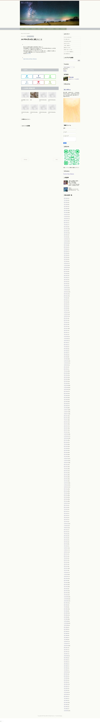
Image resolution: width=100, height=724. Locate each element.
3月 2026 (66, 208)
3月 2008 (66, 637)
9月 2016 (66, 440)
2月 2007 (66, 651)
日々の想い (66, 39)
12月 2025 (66, 214)
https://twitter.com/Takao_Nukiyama (30, 58)
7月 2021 (66, 322)
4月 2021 (66, 328)
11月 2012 (66, 525)
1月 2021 (66, 334)
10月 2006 (66, 655)
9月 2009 (66, 602)
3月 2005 (66, 686)
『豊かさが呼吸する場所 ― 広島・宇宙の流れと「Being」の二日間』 (73, 182)
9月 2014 (66, 489)
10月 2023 (66, 267)
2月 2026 (66, 210)
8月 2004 (66, 696)
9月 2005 (66, 674)
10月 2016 (66, 438)
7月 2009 (66, 606)
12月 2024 (66, 238)
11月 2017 (66, 411)
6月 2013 (66, 511)
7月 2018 (66, 395)
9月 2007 (66, 647)
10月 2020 (66, 340)
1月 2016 (66, 456)
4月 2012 (66, 539)
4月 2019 (66, 377)
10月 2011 (66, 552)
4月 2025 (66, 230)
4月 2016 (66, 450)
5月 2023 (66, 277)
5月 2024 (66, 253)
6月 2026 (66, 202)
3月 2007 (66, 649)
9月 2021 (66, 318)
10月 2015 (66, 462)
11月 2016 (66, 436)
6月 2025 (66, 226)
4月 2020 (66, 352)
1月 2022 (66, 310)
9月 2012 (66, 529)
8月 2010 (66, 580)
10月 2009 (66, 600)
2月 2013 (66, 519)
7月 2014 (66, 493)
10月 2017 (66, 413)
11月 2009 (66, 598)
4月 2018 (66, 401)
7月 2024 (66, 249)
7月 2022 (66, 297)
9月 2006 (66, 657)
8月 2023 (66, 271)
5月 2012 (66, 537)
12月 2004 (66, 692)
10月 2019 (66, 365)
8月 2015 (66, 466)
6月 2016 (66, 446)
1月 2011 (66, 570)
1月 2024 (66, 261)
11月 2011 (66, 550)
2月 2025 (66, 234)
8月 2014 (66, 491)
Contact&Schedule (50, 28)
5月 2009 (66, 611)
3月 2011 (66, 566)
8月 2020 (66, 344)
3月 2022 (66, 306)
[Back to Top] (1, 722)
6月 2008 (66, 631)
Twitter (27, 77)
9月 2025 (66, 220)
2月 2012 (66, 543)
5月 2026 (66, 204)
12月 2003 (66, 710)
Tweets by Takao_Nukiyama (68, 173)
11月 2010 (66, 574)
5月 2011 (66, 562)
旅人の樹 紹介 (67, 53)
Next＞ (57, 159)
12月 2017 (66, 409)
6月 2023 (66, 275)
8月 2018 (66, 393)
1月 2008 (66, 639)
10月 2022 (66, 291)
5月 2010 (66, 586)
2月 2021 (66, 332)
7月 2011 (66, 558)
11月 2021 (66, 314)
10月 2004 (66, 694)
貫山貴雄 (71, 77)
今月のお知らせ (67, 41)
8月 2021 (66, 320)
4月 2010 (66, 588)
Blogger (60, 715)
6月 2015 (66, 470)
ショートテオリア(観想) (68, 51)
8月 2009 (66, 604)
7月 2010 (66, 582)
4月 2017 (66, 426)
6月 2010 (66, 584)
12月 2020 (66, 336)
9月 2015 (66, 464)
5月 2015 (66, 472)
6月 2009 (66, 609)
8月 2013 (66, 507)
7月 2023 (66, 273)
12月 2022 (66, 287)
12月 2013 (66, 503)
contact (69, 187)
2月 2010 (66, 592)
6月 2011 (66, 560)
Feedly (50, 83)
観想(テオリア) (67, 47)
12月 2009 (66, 596)
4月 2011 (66, 564)
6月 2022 (66, 299)
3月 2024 (66, 257)
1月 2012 (66, 545)
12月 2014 (66, 482)
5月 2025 (66, 228)
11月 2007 (66, 643)
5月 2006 (66, 661)
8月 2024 (66, 247)
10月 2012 (66, 527)
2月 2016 (66, 454)
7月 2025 (66, 224)
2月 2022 (66, 308)
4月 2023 (66, 279)
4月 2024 (66, 255)
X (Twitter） (63, 28)
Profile (39, 28)
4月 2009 (66, 613)
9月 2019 (66, 367)
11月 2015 (66, 460)
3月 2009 (66, 615)
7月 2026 (66, 200)
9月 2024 (66, 245)
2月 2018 (66, 405)
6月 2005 (66, 680)
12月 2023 (66, 263)
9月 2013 (66, 505)
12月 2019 (66, 360)
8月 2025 (66, 222)
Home (22, 28)
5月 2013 (66, 513)
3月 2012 (66, 541)
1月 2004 (66, 708)
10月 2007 (66, 645)
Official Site (27, 28)
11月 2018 (66, 387)
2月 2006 (66, 667)
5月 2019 (66, 375)
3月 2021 (66, 330)
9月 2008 (66, 627)
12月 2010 (66, 572)
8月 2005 (66, 676)
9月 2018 (66, 391)
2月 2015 (66, 478)
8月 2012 (66, 531)
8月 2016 (66, 442)
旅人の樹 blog (26, 3)
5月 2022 (66, 301)
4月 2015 (66, 474)
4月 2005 (66, 684)
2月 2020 (66, 356)
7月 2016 (66, 444)
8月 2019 (66, 369)
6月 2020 (66, 348)
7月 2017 (66, 419)
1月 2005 (66, 690)
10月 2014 (66, 487)
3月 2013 (66, 517)
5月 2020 (66, 350)
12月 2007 (66, 641)
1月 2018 (66, 407)
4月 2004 (66, 702)
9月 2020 (66, 342)
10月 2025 (66, 218)
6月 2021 (66, 324)
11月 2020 (66, 338)
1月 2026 (66, 212)
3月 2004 (66, 704)
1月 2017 (66, 432)
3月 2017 (66, 428)
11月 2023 (66, 265)
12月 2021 (66, 312)
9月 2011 (66, 554)
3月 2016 (66, 452)
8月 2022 (66, 295)
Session (44, 28)
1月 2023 (66, 285)
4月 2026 (66, 206)
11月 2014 (66, 484)
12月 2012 (66, 523)
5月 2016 (66, 448)
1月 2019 (66, 383)
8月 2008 (66, 629)
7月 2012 (66, 533)
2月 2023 (66, 283)
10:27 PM (29, 53)
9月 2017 (66, 415)
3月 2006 (66, 665)
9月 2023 (66, 269)
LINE (50, 76)
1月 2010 (66, 594)
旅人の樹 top (67, 89)
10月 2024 (66, 243)
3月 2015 (66, 476)
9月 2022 (66, 293)
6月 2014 (66, 495)
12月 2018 (66, 385)
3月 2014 (66, 501)
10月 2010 (66, 576)
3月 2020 (66, 354)
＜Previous (25, 159)
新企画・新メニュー (68, 49)
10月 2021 (66, 316)
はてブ (26, 82)
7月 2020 (66, 346)
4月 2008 (66, 635)
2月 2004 (66, 706)
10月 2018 (66, 389)
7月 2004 (66, 698)
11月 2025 (66, 216)
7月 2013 (66, 509)
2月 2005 (66, 688)
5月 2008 (66, 633)
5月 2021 (66, 326)
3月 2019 (66, 379)
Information (34, 28)
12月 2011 (66, 548)
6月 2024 (66, 251)
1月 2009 (66, 619)
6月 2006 (66, 659)
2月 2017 (66, 430)
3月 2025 (66, 232)
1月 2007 (66, 653)
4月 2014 (66, 499)
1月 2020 (66, 358)
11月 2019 (66, 362)
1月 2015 (66, 480)
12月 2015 (66, 458)
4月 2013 (66, 515)
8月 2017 (66, 417)
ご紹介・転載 (67, 45)
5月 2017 (66, 423)
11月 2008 (66, 623)
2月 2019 (66, 381)
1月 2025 (66, 236)
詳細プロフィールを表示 (74, 79)
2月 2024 (66, 259)
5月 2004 (66, 700)
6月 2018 (66, 397)
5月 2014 (66, 497)
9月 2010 (66, 578)
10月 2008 (66, 625)
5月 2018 (66, 399)
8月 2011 (66, 556)
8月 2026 (66, 198)
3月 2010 (66, 590)
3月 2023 (66, 281)
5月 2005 (66, 682)
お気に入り (66, 43)
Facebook (57, 28)
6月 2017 (66, 421)
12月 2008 (66, 621)
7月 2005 (66, 678)
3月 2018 (66, 403)
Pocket (38, 83)
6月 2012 (66, 535)
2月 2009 (66, 617)
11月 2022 (66, 289)
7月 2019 (66, 371)
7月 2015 (66, 468)
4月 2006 (66, 663)
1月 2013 (66, 521)
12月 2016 (66, 434)
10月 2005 (66, 672)
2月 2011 (66, 568)
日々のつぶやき (67, 37)
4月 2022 (66, 304)
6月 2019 (66, 373)
